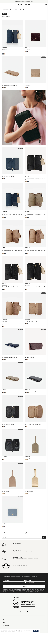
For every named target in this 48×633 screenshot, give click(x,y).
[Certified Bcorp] (24, 602)
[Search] (43, 4)
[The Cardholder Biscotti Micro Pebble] (25, 51)
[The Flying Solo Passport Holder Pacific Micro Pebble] (4, 178)
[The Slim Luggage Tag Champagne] (25, 459)
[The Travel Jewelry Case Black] (25, 359)
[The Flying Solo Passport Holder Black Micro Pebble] (2, 178)
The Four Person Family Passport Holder (32, 424)
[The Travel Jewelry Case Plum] (26, 359)
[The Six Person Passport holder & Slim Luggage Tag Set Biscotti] (26, 181)
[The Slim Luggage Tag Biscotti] (26, 459)
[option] (24, 2)
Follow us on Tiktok (24, 611)
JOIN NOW (24, 586)
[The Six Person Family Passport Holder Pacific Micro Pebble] (4, 87)
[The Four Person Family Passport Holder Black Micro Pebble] (25, 426)
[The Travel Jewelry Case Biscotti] (27, 359)
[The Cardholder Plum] (27, 51)
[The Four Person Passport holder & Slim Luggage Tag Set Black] (25, 289)
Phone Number (27, 580)
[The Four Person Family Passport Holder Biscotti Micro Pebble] (26, 426)
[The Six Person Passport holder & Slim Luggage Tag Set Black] (27, 181)
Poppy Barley (24, 4)
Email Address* (6, 580)
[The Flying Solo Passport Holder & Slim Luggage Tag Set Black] (3, 53)
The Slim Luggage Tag (29, 458)
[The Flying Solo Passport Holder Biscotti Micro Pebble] (3, 178)
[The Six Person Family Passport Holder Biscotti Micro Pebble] (3, 87)
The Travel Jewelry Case (29, 357)
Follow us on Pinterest (26, 611)
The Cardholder (28, 49)
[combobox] (26, 583)
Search (44, 537)
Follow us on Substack (27, 611)
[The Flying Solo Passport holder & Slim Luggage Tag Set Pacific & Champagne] (2, 53)
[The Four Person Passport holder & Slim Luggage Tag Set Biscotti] (26, 289)
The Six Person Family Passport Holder (9, 85)
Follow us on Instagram (22, 611)
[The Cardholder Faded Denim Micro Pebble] (26, 51)
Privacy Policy (34, 591)
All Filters (4, 13)
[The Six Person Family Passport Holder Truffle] (5, 87)
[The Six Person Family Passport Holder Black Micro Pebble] (2, 87)
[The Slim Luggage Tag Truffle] (27, 459)
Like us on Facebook (20, 611)
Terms (38, 591)
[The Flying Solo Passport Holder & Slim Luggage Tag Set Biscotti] (4, 53)
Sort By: (3, 16)
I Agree (35, 630)
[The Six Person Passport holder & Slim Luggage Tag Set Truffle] (25, 181)
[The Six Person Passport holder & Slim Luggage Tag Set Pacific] (28, 181)
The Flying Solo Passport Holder (8, 176)
